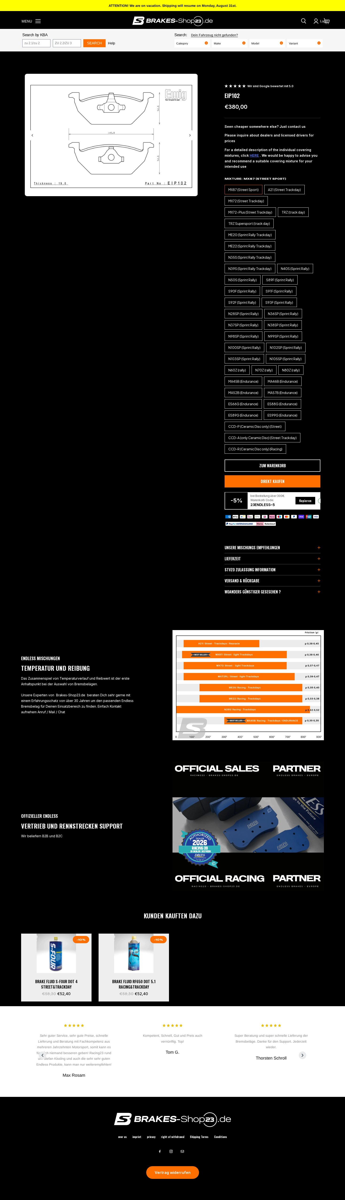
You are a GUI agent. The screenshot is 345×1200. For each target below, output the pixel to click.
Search (94, 43)
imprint (136, 1137)
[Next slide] (189, 135)
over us (122, 1137)
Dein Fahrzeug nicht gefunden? (214, 35)
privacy (151, 1137)
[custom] (160, 1151)
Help (111, 43)
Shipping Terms (199, 1137)
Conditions (220, 1137)
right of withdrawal (172, 1137)
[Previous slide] (32, 135)
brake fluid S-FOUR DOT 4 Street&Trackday (56, 984)
